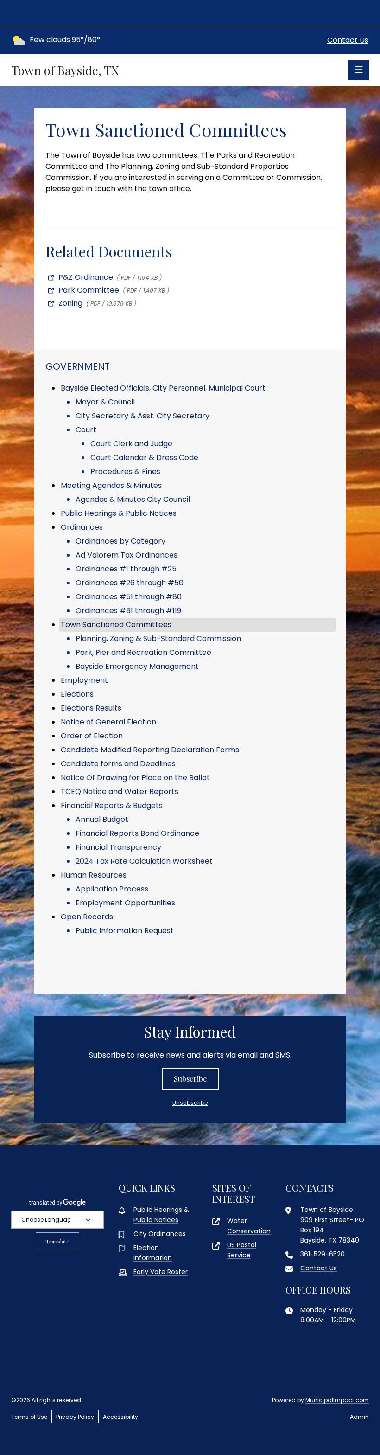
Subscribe (190, 1078)
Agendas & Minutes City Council (133, 499)
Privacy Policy (75, 1417)
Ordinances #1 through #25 (126, 569)
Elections (77, 694)
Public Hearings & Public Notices (119, 513)
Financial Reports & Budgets (112, 805)
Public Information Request (125, 930)
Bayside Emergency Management (137, 666)
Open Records (87, 916)
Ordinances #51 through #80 (129, 596)
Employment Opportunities (125, 902)
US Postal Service (241, 1250)
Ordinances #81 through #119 (128, 610)
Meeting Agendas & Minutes (111, 485)
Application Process (112, 889)
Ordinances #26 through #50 (130, 582)
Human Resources (94, 875)
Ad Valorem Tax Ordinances (126, 555)
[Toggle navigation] (358, 70)
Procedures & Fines (125, 471)
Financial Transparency (118, 847)
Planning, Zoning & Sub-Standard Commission (158, 638)
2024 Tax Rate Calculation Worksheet (144, 861)
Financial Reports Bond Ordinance (137, 833)
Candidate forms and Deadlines (118, 763)
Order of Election (92, 736)
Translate (57, 1241)
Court (86, 429)
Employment (84, 680)
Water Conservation (249, 1226)
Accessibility (120, 1417)
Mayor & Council (105, 402)
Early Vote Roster (160, 1271)
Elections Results (91, 708)
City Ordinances (159, 1233)
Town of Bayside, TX (65, 70)
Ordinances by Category (120, 541)
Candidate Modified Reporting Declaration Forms (150, 749)
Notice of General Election (108, 722)
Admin (359, 1417)
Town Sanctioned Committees (116, 624)
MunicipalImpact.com (337, 1400)
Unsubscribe (190, 1103)
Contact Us (347, 40)
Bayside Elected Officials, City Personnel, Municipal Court (163, 388)
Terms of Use (29, 1417)
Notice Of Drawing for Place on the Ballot (135, 777)
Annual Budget (102, 819)
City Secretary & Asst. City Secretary (142, 415)
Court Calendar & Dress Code (144, 457)
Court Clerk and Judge (131, 443)
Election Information (152, 1253)
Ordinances (82, 527)
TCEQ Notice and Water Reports (119, 791)
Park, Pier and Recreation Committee (143, 652)
